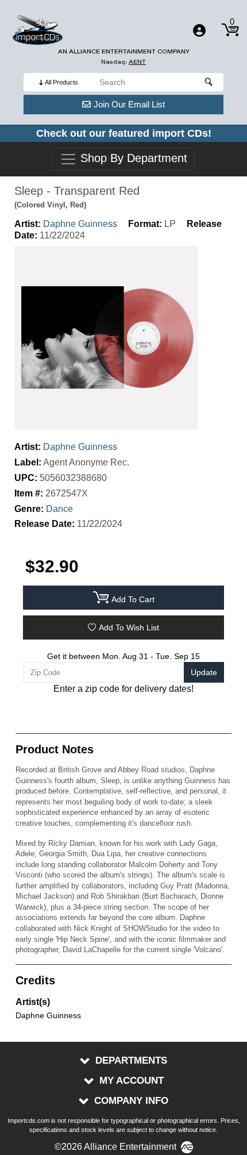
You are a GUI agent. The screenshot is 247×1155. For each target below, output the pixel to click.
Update (204, 672)
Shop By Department (132, 158)
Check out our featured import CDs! (123, 133)
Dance (59, 509)
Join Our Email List (129, 104)
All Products (61, 82)
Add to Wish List (129, 627)
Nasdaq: (123, 62)
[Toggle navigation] (199, 30)
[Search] (209, 82)
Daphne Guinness (80, 224)
